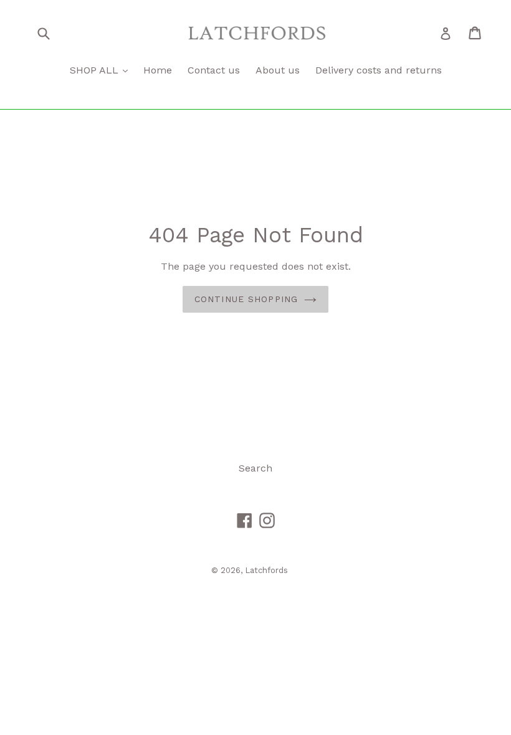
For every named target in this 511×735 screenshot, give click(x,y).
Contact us (214, 70)
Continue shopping (246, 299)
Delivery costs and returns (378, 70)
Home (157, 70)
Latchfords (266, 570)
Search (255, 468)
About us (278, 70)
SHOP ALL (96, 70)
